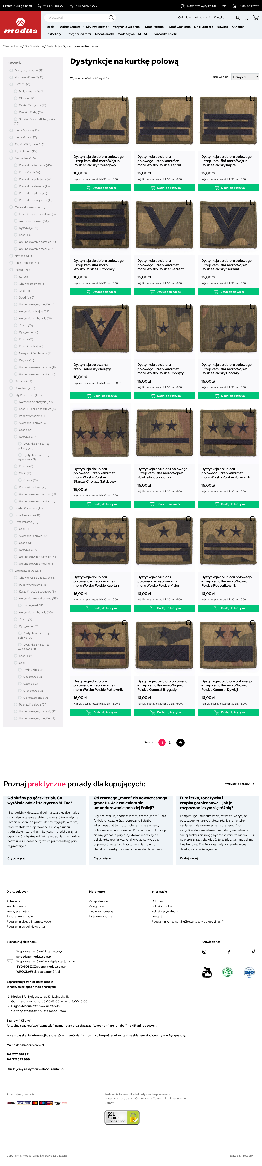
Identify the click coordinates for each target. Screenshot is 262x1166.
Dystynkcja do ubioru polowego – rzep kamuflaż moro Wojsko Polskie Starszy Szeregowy (98, 161)
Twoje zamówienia (101, 911)
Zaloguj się (96, 906)
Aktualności (14, 901)
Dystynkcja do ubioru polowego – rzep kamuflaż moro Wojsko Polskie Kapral (159, 161)
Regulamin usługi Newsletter (26, 926)
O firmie (157, 901)
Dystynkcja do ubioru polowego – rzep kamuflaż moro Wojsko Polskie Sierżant (160, 265)
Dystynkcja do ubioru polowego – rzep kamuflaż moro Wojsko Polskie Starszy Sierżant (226, 265)
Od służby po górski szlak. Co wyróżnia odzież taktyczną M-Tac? (39, 800)
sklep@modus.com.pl (51, 966)
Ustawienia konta (100, 916)
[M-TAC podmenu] (150, 34)
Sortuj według (219, 77)
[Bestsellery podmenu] (63, 34)
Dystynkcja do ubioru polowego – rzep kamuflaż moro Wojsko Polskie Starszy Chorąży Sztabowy (94, 475)
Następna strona (180, 743)
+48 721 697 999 (86, 5)
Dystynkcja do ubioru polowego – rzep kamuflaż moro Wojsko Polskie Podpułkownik (226, 581)
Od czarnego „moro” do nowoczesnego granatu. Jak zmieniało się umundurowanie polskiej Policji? (130, 803)
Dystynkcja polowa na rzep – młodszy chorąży (92, 367)
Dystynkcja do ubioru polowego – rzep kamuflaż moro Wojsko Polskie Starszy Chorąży (226, 369)
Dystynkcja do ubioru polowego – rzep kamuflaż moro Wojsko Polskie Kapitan (96, 581)
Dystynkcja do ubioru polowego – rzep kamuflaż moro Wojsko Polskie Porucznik (225, 473)
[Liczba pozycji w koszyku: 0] (256, 17)
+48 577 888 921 (53, 5)
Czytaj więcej (18, 858)
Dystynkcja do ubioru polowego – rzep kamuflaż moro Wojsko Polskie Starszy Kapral (226, 161)
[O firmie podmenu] (190, 17)
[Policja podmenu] (56, 27)
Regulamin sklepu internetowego (29, 921)
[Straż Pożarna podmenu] (166, 27)
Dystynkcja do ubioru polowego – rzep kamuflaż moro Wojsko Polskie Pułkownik (98, 685)
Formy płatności (18, 911)
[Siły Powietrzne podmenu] (109, 27)
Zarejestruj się (98, 901)
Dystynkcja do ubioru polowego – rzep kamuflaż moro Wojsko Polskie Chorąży (160, 369)
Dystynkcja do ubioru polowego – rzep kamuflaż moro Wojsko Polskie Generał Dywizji (226, 685)
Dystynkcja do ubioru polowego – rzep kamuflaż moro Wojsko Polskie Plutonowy (98, 265)
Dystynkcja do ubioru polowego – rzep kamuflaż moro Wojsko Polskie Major (158, 581)
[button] (124, 98)
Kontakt (156, 916)
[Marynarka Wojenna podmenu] (141, 27)
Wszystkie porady (237, 784)
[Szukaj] (111, 18)
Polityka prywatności (165, 911)
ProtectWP (248, 1155)
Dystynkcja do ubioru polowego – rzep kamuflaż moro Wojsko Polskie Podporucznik (162, 473)
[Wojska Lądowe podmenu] (83, 27)
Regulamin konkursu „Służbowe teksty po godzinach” (187, 921)
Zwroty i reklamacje (20, 916)
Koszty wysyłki (16, 906)
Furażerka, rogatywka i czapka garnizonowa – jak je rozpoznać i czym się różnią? (206, 803)
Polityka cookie (161, 906)
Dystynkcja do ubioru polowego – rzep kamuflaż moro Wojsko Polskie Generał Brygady (162, 685)
